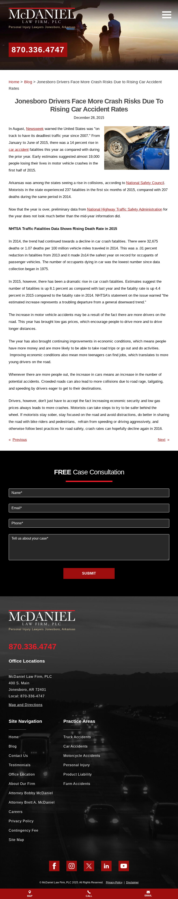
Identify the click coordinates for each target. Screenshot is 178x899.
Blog (28, 82)
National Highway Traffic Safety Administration (124, 209)
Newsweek (35, 129)
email (148, 895)
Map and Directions (26, 705)
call (89, 896)
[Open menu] (167, 15)
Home (14, 82)
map (29, 896)
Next (161, 440)
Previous (20, 440)
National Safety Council (145, 183)
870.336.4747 (38, 49)
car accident (19, 150)
